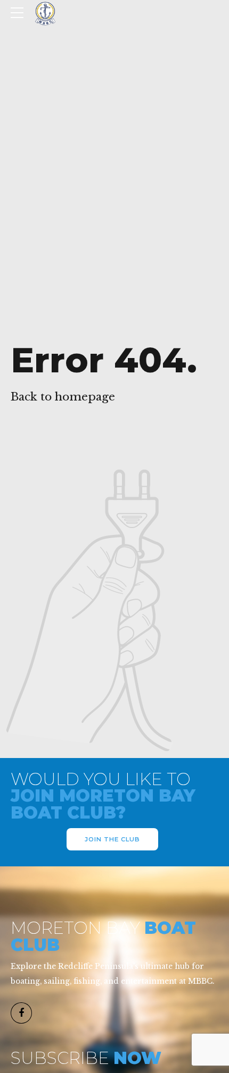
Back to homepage (63, 397)
